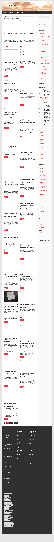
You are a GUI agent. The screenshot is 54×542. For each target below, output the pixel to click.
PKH (11, 512)
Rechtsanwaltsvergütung (7, 518)
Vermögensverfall (6, 524)
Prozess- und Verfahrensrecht (9, 470)
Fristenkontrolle (11, 505)
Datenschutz (42, 235)
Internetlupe (41, 144)
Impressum (41, 233)
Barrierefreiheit (42, 237)
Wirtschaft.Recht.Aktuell (43, 195)
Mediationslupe (42, 150)
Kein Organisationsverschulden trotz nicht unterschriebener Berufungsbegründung (10, 371)
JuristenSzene (42, 180)
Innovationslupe (19, 439)
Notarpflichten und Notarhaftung (45, 58)
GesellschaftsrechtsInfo (43, 179)
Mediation (41, 53)
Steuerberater (6, 519)
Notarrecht (41, 54)
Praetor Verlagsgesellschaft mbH (16, 531)
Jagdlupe (41, 146)
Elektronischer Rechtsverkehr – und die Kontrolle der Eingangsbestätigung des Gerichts (27, 205)
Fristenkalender (6, 505)
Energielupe (18, 435)
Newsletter (42, 443)
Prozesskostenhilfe (43, 73)
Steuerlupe (18, 454)
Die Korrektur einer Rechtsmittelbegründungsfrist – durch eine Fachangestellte (11, 83)
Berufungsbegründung (7, 499)
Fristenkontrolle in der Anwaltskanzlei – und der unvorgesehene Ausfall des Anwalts (11, 184)
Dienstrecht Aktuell (42, 174)
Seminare (42, 444)
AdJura (42, 450)
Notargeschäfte (43, 56)
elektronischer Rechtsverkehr (8, 503)
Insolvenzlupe (42, 143)
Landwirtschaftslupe (43, 148)
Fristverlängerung (9, 506)
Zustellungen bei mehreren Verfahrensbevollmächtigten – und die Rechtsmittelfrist (11, 405)
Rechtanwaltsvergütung (43, 68)
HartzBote (41, 206)
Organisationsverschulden (7, 512)
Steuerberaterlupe (42, 155)
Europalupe (41, 139)
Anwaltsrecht (42, 34)
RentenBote (41, 208)
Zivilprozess (5, 525)
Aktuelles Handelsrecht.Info (44, 171)
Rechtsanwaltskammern (44, 48)
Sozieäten (6, 457)
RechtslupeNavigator (20, 450)
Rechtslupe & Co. (11, 12)
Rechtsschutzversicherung (44, 74)
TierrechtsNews (42, 191)
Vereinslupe (41, 159)
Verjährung (12, 523)
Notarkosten (42, 57)
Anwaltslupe (13, 5)
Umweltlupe (41, 158)
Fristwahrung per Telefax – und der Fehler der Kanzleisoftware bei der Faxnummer (10, 340)
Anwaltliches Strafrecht (44, 37)
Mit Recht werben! (43, 452)
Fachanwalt (5, 504)
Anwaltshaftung (42, 33)
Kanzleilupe (17, 12)
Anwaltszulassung (43, 41)
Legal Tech (42, 78)
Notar (12, 510)
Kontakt (41, 232)
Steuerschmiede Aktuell (43, 190)
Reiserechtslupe (42, 154)
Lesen (5, 46)
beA (11, 497)
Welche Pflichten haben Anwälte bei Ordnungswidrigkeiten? (44, 95)
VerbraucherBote (42, 210)
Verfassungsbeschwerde (7, 523)
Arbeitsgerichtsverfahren (7, 497)
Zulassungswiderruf (10, 525)
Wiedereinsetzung (11, 524)
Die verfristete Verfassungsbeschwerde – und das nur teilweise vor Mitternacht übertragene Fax (27, 122)
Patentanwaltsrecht (43, 60)
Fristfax (5, 506)
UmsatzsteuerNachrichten (43, 193)
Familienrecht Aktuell (43, 176)
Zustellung (5, 526)
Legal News (41, 183)
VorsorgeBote (42, 211)
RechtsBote (41, 207)
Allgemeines (41, 32)
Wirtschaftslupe (42, 161)
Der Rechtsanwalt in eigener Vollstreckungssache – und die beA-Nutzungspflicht (44, 123)
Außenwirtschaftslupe (43, 133)
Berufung (9, 498)
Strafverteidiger (43, 66)
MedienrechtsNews (31, 444)
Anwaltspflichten (43, 39)
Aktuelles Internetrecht (43, 172)
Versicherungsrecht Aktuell (43, 194)
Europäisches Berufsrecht (44, 44)
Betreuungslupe (42, 136)
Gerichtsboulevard (42, 178)
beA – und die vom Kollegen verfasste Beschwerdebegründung (44, 106)
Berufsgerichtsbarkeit (44, 43)
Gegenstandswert (43, 69)
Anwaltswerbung (43, 40)
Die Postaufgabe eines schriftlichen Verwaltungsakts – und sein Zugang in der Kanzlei (11, 276)
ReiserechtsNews (42, 187)
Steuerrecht (41, 80)
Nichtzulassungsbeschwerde (7, 510)
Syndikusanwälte (43, 51)
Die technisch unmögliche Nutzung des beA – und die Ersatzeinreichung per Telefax (44, 119)
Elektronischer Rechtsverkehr (45, 63)
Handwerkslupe (42, 140)
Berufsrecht (5, 498)
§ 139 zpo (12, 526)
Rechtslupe (41, 151)
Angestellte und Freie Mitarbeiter (45, 36)
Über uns (23, 12)
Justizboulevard (42, 182)
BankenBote (41, 204)
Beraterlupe (41, 135)
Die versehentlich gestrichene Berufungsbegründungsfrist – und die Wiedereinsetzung (11, 237)
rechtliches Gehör (6, 517)
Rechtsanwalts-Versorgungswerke (45, 47)
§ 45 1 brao (8, 526)
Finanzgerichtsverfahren (10, 504)
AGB (40, 234)
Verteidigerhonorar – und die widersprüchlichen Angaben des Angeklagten (44, 102)
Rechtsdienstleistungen (43, 76)
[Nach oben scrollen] (52, 540)
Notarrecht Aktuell (42, 186)
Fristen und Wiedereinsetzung (45, 64)
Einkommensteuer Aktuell (43, 175)
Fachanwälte (42, 45)
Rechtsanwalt (11, 517)
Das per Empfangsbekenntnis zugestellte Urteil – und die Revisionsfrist (27, 306)
